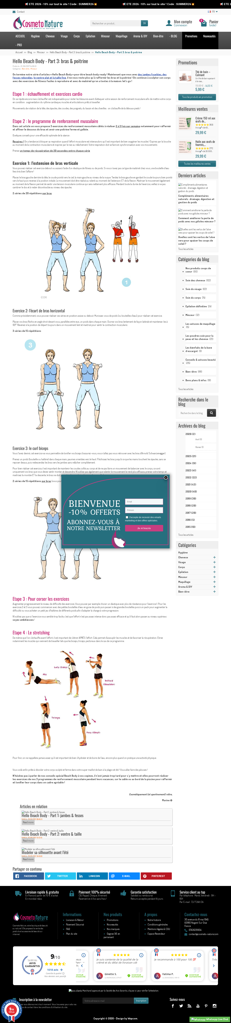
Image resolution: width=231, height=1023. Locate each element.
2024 (191, 463)
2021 (191, 484)
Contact (21, 11)
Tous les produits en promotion (197, 96)
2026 (190, 433)
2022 (191, 477)
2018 (191, 505)
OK (144, 23)
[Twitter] (181, 1006)
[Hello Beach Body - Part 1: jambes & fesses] (43, 811)
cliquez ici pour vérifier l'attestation (143, 990)
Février (199, 447)
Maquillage (121, 36)
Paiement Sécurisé (75, 924)
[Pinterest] (206, 1006)
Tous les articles (185, 248)
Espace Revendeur (156, 933)
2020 (191, 491)
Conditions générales (158, 924)
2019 (191, 498)
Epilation (90, 36)
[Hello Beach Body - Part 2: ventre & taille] (43, 830)
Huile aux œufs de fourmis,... (205, 143)
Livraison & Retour (75, 919)
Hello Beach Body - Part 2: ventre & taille (52, 834)
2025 (191, 456)
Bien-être (158, 36)
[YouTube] (198, 1006)
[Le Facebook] (173, 1006)
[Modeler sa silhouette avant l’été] (38, 848)
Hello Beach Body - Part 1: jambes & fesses (52, 815)
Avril (198, 439)
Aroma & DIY (140, 36)
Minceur (105, 36)
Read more (28, 822)
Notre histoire (154, 919)
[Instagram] (214, 1006)
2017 (191, 512)
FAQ (68, 928)
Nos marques (113, 928)
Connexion (180, 25)
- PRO (19, 45)
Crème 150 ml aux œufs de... (205, 119)
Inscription (141, 1000)
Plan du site (71, 933)
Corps (77, 36)
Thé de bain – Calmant (202, 73)
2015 (190, 526)
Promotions (191, 36)
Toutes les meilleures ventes (197, 163)
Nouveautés (209, 36)
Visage (64, 36)
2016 (190, 519)
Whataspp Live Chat (217, 1019)
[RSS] (189, 1006)
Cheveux (50, 36)
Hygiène (35, 36)
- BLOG (173, 36)
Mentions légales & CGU (159, 928)
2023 (191, 470)
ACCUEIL (20, 36)
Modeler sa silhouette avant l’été (45, 852)
